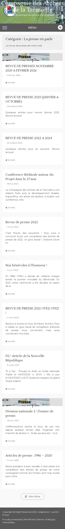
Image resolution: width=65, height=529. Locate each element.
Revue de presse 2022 (22, 222)
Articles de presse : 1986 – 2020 (29, 456)
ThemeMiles (8, 522)
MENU (32, 27)
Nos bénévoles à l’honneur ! (26, 265)
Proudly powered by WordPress (18, 519)
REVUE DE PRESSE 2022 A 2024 (29, 138)
